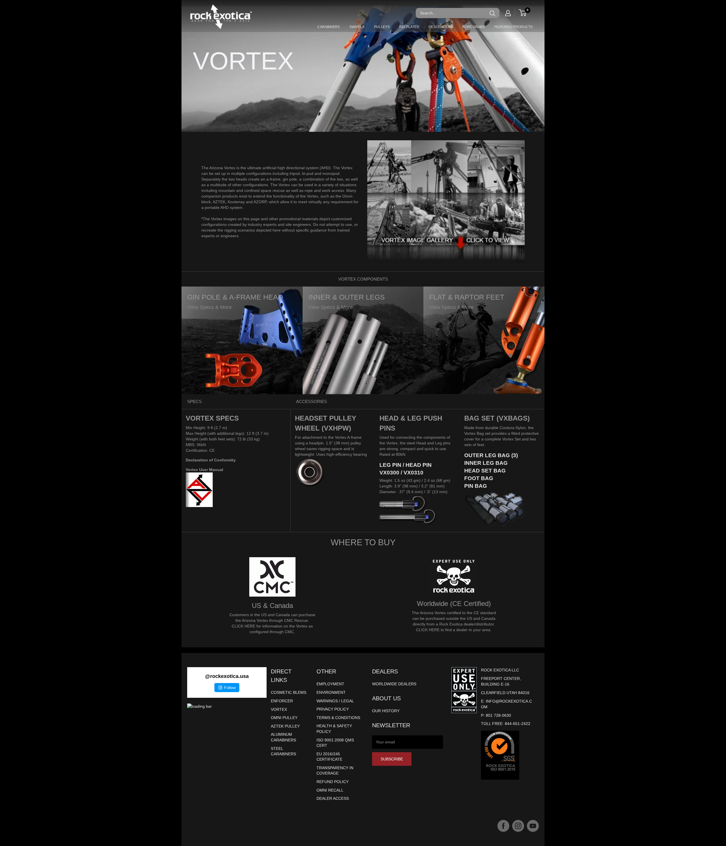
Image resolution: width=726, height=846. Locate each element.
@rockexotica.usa (227, 676)
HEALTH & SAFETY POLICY (334, 729)
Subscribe (392, 759)
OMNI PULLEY (284, 717)
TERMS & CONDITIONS (338, 717)
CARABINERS (328, 27)
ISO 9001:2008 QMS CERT (335, 743)
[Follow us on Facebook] (503, 826)
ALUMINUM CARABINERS (283, 737)
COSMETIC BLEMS (288, 692)
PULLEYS (382, 27)
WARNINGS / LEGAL (335, 701)
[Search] (492, 13)
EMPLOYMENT (330, 684)
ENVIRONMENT (331, 692)
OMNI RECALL (329, 790)
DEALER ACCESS (332, 798)
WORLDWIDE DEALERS (394, 684)
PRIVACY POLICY (332, 709)
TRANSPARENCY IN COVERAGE (334, 771)
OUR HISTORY (386, 711)
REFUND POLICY (332, 781)
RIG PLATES (409, 27)
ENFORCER (282, 701)
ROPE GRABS (473, 27)
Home (192, 39)
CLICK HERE (243, 626)
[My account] (508, 13)
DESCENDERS (441, 27)
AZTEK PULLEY (285, 726)
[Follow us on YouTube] (533, 826)
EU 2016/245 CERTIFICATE (329, 757)
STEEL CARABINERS (283, 751)
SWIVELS (356, 27)
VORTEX (279, 709)
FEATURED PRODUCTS (513, 27)
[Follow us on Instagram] (518, 826)
